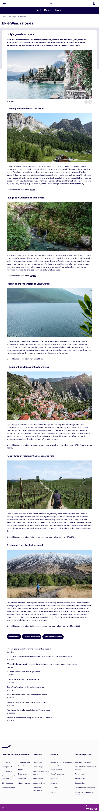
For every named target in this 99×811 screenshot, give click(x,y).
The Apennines (13, 425)
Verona (33, 359)
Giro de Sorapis (48, 181)
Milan (40, 359)
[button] (4, 3)
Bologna (82, 445)
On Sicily (49, 617)
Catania (33, 626)
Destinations (22, 17)
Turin (32, 537)
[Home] (49, 3)
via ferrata (59, 166)
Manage (48, 10)
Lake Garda (12, 341)
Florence (33, 445)
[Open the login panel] (94, 3)
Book (39, 10)
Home (4, 17)
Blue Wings (12, 17)
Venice (32, 190)
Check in (58, 10)
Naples (33, 276)
